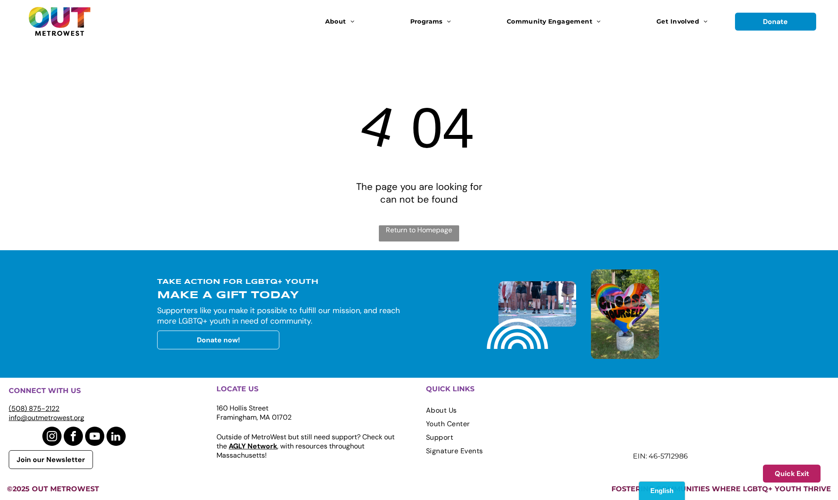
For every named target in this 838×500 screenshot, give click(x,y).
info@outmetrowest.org (46, 417)
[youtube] (94, 437)
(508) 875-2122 (34, 408)
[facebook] (73, 437)
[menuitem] (340, 21)
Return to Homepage (419, 229)
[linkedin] (116, 437)
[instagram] (52, 437)
